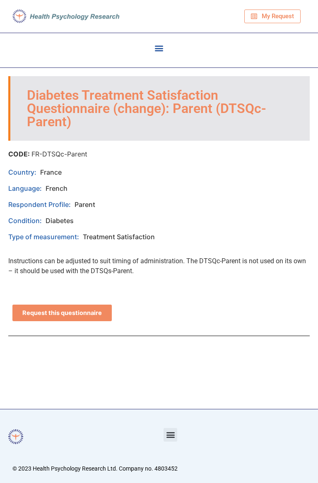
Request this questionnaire (62, 313)
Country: (23, 172)
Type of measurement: (44, 237)
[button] (159, 48)
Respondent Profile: (40, 204)
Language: (25, 188)
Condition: (25, 220)
